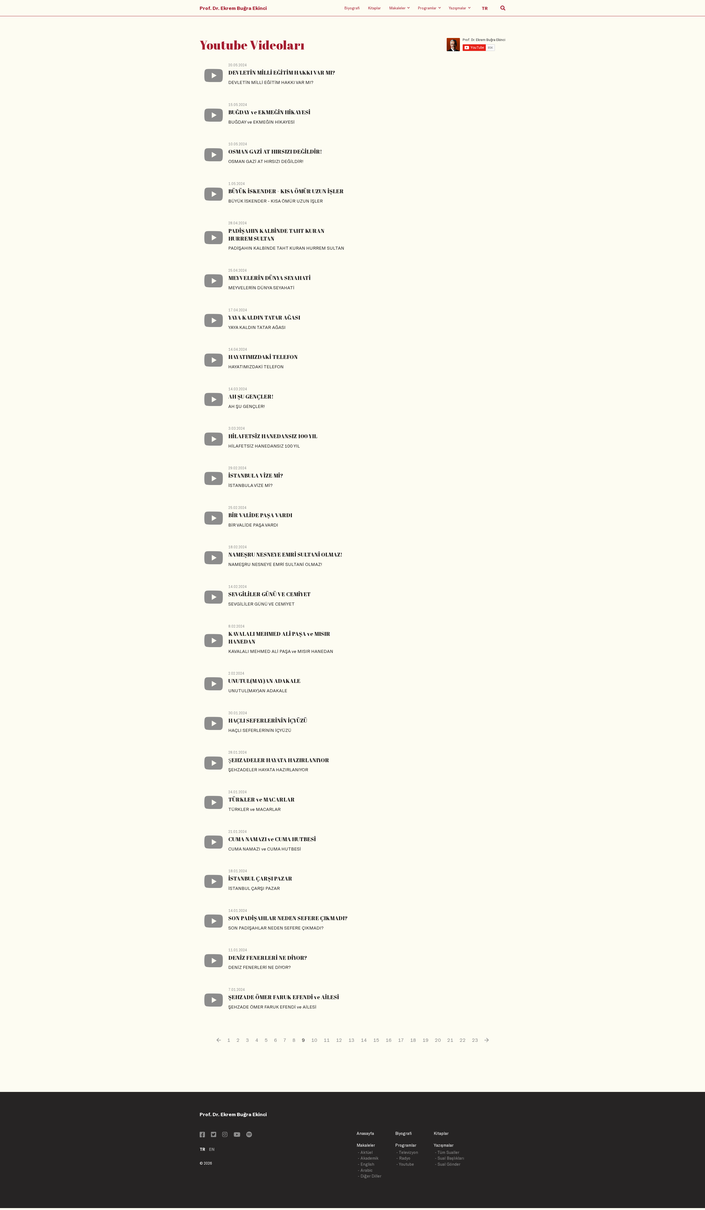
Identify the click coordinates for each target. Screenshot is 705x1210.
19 (425, 1040)
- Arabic (365, 1170)
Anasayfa (365, 1133)
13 (351, 1040)
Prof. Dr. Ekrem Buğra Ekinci (233, 8)
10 (314, 1040)
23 (475, 1040)
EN (212, 1149)
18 (413, 1040)
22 (463, 1040)
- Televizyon (407, 1152)
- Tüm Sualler (447, 1152)
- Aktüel (365, 1152)
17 (401, 1040)
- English (366, 1164)
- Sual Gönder (447, 1164)
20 (438, 1040)
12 (339, 1040)
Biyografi (352, 8)
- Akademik (368, 1158)
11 (327, 1040)
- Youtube (405, 1164)
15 (376, 1040)
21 (450, 1040)
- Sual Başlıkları (449, 1158)
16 (389, 1040)
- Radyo (403, 1158)
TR (202, 1149)
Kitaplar (374, 8)
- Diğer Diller (369, 1176)
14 (364, 1040)
